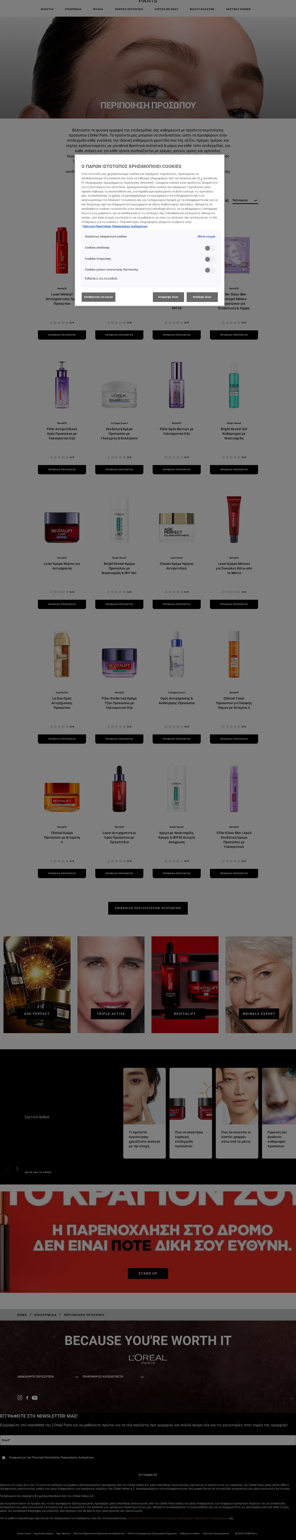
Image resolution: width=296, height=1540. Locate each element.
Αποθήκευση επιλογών (98, 296)
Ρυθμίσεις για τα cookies (101, 278)
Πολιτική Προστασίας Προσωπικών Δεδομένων (115, 226)
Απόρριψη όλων (168, 296)
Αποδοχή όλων (202, 296)
